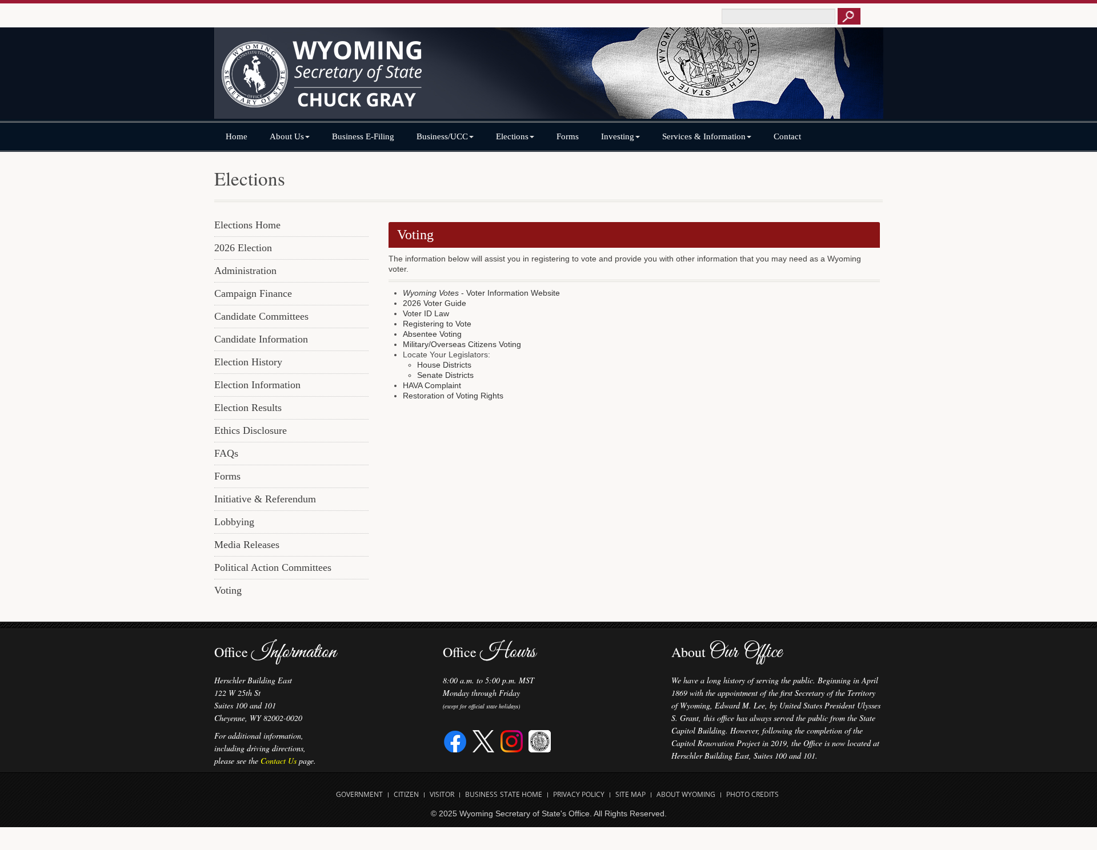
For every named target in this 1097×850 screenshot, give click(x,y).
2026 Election (243, 247)
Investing (617, 136)
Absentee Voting (432, 334)
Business (481, 794)
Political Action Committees (272, 567)
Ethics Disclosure (250, 430)
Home (236, 136)
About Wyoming (685, 794)
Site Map (630, 794)
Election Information (257, 384)
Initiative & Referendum (265, 499)
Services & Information (704, 136)
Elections (512, 136)
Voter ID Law (426, 313)
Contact (787, 136)
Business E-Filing (363, 136)
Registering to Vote (437, 323)
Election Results (248, 407)
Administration (245, 270)
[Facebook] (456, 740)
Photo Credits (752, 794)
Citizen (406, 794)
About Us (287, 136)
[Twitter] (484, 740)
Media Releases (246, 544)
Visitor (442, 794)
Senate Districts (445, 375)
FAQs (226, 453)
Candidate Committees (261, 316)
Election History (248, 362)
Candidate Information (261, 339)
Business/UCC (442, 136)
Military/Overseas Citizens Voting (462, 344)
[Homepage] (548, 78)
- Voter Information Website (481, 292)
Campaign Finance (253, 293)
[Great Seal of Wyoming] (539, 740)
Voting (228, 590)
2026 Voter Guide (434, 303)
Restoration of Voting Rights (453, 395)
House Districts (444, 364)
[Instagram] (512, 740)
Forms (567, 136)
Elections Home (247, 225)
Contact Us (279, 760)
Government (359, 794)
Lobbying (234, 521)
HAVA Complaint (432, 385)
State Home (521, 794)
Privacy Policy (578, 794)
